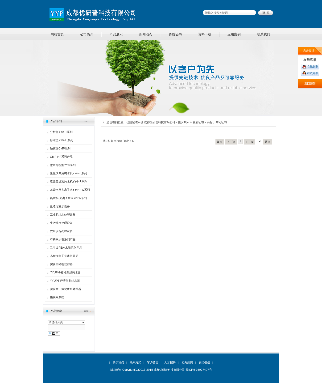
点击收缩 (308, 50)
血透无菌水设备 (60, 206)
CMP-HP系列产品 (61, 156)
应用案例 (234, 34)
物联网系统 (57, 297)
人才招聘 (170, 362)
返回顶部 (310, 83)
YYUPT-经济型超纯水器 (65, 280)
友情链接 (204, 362)
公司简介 (86, 34)
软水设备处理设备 (61, 231)
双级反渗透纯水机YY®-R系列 (68, 181)
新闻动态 (145, 34)
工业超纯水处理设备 (62, 214)
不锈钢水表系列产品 (62, 239)
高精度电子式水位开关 (64, 256)
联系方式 (135, 362)
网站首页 (57, 34)
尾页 (267, 142)
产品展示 (116, 34)
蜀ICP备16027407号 (199, 369)
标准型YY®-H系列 (61, 140)
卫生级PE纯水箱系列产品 (66, 247)
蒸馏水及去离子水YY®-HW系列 (70, 190)
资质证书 (175, 34)
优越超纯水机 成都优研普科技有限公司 (150, 122)
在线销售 (312, 66)
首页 (220, 142)
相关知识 (187, 362)
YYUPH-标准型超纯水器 (65, 272)
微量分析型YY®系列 (63, 165)
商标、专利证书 (217, 122)
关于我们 (118, 362)
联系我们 (263, 34)
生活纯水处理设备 (61, 223)
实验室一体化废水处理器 (65, 289)
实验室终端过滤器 (61, 264)
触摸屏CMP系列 (60, 148)
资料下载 (204, 34)
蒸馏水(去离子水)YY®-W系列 (68, 198)
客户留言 (152, 362)
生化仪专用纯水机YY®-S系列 (68, 173)
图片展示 (184, 122)
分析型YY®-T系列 (61, 132)
